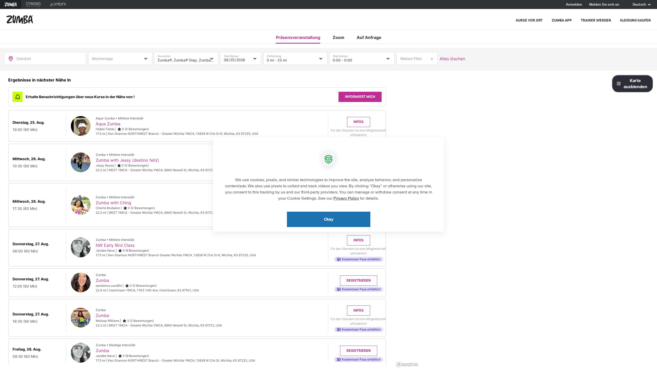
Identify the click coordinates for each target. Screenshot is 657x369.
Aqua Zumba (108, 123)
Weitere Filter (411, 58)
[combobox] (120, 58)
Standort (23, 58)
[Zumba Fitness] (19, 19)
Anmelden (574, 4)
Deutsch (640, 4)
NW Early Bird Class (115, 245)
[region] (525, 220)
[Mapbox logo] (407, 364)
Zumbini (58, 4)
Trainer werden (596, 20)
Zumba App (562, 20)
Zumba (10, 4)
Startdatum (231, 55)
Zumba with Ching (113, 202)
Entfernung (274, 55)
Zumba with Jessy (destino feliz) (127, 160)
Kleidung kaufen (635, 20)
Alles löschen (452, 58)
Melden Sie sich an (604, 4)
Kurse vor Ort (529, 20)
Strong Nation (33, 4)
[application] (328, 184)
